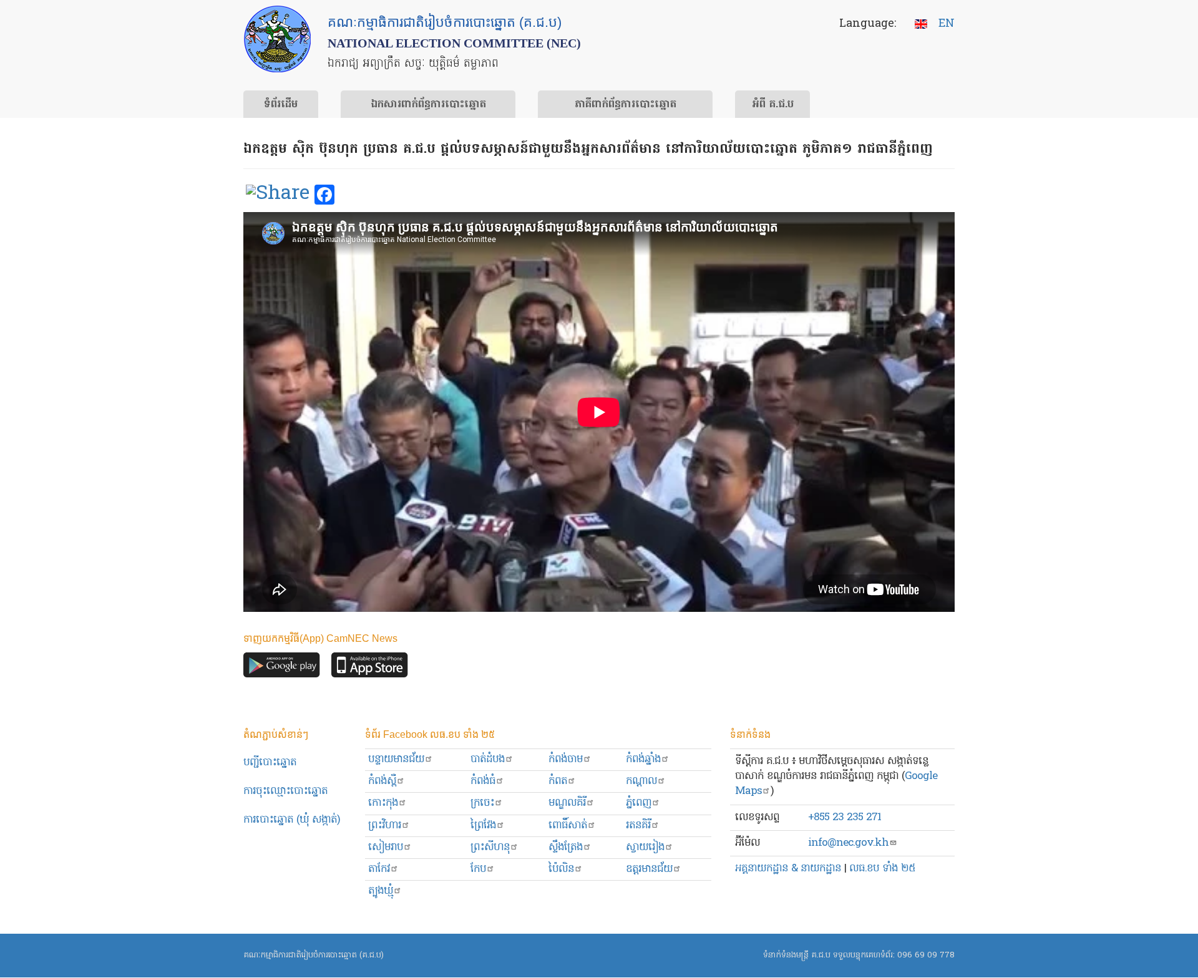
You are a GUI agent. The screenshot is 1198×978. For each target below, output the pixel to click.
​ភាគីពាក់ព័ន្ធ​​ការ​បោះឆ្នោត (625, 105)
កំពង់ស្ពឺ (382, 781)
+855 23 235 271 (844, 817)
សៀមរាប (385, 847)
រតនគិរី (638, 825)
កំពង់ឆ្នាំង (643, 759)
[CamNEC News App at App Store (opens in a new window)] (369, 668)
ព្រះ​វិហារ (384, 825)
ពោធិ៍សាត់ (567, 825)
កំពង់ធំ (482, 781)
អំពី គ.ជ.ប (773, 105)
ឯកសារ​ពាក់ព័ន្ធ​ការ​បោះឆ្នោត (428, 105)
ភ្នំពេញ (638, 803)
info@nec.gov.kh (848, 843)
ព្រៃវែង (483, 825)
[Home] (277, 39)
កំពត (557, 781)
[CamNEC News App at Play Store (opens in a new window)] (281, 668)
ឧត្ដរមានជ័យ (649, 869)
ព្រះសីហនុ (490, 847)
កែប (478, 869)
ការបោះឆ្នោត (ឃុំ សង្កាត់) (291, 820)
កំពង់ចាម (565, 759)
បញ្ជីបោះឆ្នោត (269, 762)
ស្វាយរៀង (645, 847)
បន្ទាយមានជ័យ (396, 759)
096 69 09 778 (926, 955)
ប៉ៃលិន (561, 869)
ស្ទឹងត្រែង (565, 847)
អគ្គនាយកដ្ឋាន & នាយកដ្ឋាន (788, 868)
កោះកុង (383, 803)
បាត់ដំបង (487, 759)
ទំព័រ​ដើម (281, 105)
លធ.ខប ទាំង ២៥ (882, 868)
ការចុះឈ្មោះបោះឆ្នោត (285, 791)
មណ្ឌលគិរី (567, 803)
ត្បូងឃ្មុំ (380, 891)
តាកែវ (379, 869)
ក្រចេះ (482, 803)
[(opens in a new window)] (277, 195)
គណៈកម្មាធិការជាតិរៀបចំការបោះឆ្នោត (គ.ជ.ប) (313, 955)
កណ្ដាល (641, 781)
